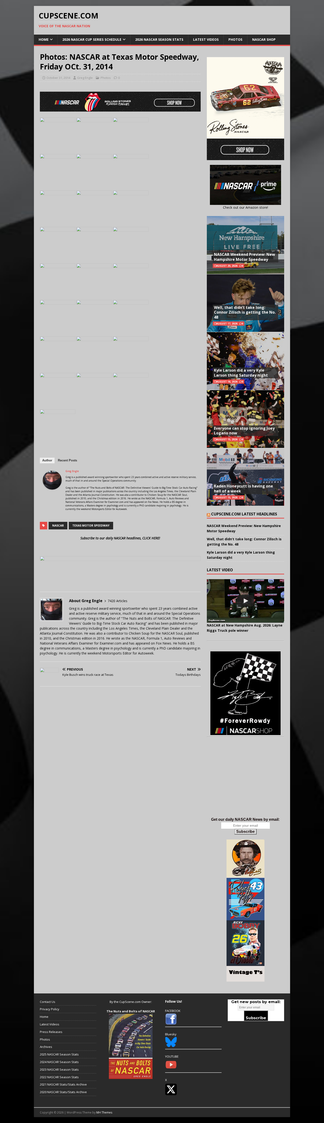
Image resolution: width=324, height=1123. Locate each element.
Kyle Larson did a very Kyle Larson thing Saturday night (241, 373)
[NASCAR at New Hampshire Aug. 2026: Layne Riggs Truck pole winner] (245, 600)
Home (44, 39)
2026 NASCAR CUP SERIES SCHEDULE (91, 39)
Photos (235, 39)
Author (47, 460)
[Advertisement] (245, 782)
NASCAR (58, 525)
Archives (46, 1047)
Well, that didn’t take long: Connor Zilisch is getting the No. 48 (245, 312)
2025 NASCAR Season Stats (59, 1054)
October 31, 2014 (58, 78)
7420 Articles (117, 601)
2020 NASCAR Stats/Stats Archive (63, 1092)
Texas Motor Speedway (91, 525)
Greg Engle (85, 78)
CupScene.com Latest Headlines (244, 514)
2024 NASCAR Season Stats (59, 1062)
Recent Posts (67, 460)
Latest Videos (206, 39)
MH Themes (104, 1112)
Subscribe (245, 832)
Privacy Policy (49, 1009)
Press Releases (51, 1032)
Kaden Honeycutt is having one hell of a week (243, 488)
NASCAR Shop (264, 39)
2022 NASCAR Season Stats (59, 1077)
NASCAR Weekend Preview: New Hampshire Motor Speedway (244, 257)
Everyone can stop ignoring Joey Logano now (244, 431)
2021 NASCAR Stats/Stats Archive (63, 1084)
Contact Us (47, 1002)
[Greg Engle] (52, 487)
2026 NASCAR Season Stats (159, 39)
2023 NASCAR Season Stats (59, 1069)
